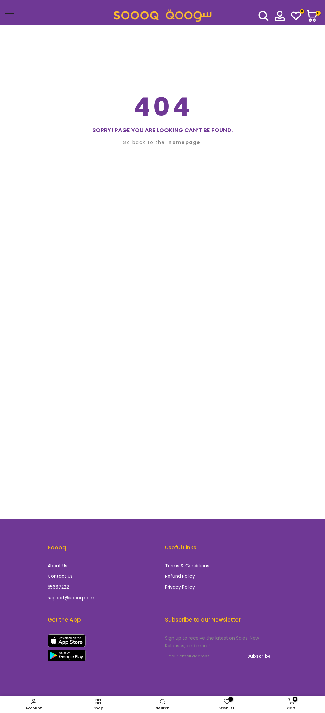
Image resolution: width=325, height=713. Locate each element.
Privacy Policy (180, 587)
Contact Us (60, 576)
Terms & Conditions (187, 566)
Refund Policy (180, 576)
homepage (185, 142)
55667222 (58, 587)
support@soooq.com (71, 598)
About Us (57, 566)
